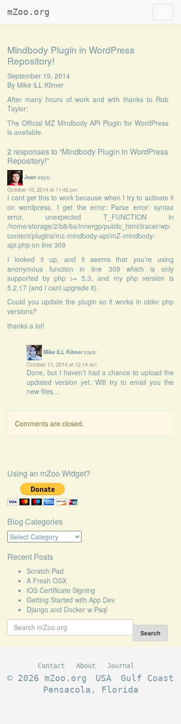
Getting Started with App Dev (71, 600)
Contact (51, 666)
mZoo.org (28, 12)
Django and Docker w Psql (67, 609)
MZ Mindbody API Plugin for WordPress (106, 123)
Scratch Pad (45, 571)
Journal (120, 666)
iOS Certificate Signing (61, 590)
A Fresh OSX (47, 580)
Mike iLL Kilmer (40, 85)
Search (150, 633)
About (86, 666)
